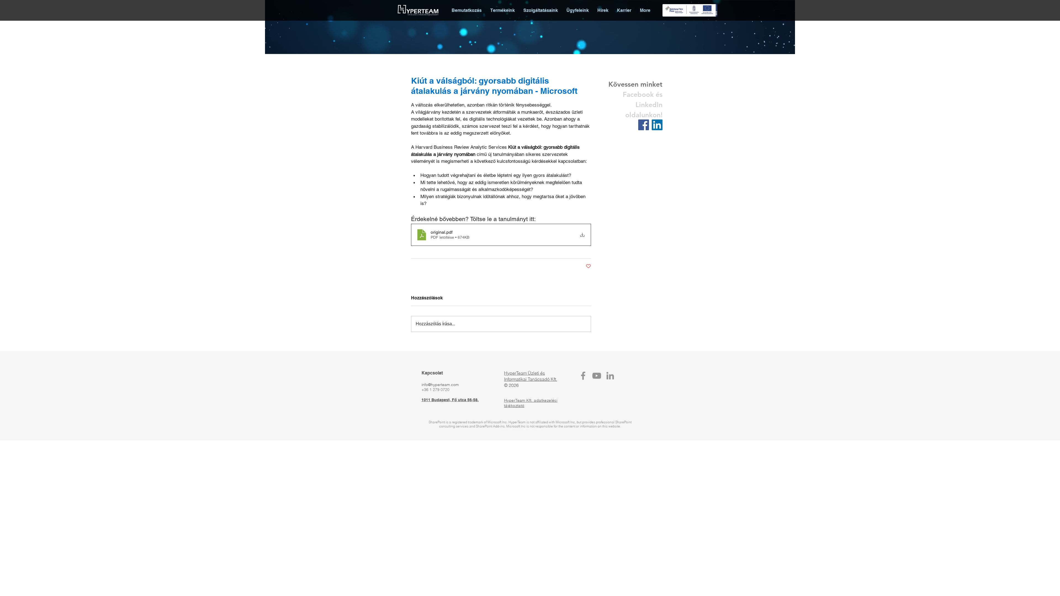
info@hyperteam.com (440, 384)
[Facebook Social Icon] (643, 124)
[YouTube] (596, 375)
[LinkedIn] (610, 375)
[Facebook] (583, 375)
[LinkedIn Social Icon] (657, 124)
